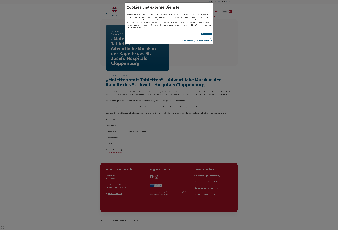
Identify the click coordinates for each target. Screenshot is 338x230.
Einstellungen (205, 34)
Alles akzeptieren (203, 40)
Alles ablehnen (187, 40)
